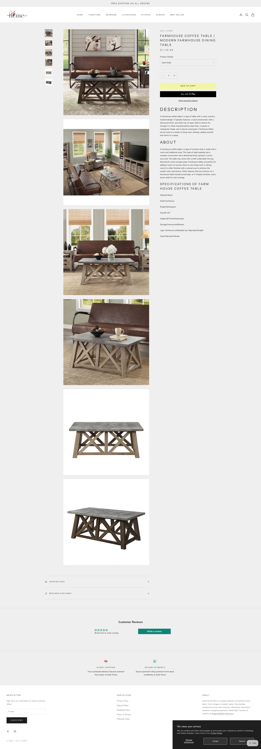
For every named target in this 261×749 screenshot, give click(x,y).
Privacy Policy (122, 701)
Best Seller (177, 15)
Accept (215, 741)
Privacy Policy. (216, 733)
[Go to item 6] (48, 82)
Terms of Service (124, 714)
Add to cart (188, 86)
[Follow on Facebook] (8, 731)
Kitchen (146, 15)
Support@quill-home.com (223, 713)
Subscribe (16, 720)
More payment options (188, 100)
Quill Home (166, 31)
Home (80, 15)
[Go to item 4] (48, 62)
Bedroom (111, 15)
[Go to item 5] (48, 72)
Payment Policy (123, 719)
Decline (242, 741)
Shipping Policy (123, 710)
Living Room (129, 15)
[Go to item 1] (48, 33)
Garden (160, 15)
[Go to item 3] (48, 52)
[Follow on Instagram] (15, 731)
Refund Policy (122, 705)
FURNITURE (95, 15)
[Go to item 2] (48, 43)
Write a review (154, 631)
